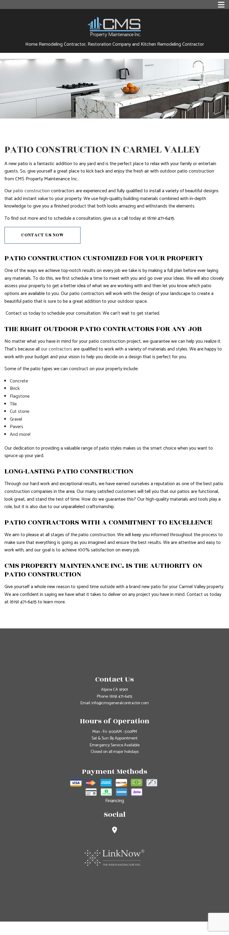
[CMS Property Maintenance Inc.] (114, 26)
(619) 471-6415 (120, 696)
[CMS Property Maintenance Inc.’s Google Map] (115, 831)
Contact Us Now (42, 235)
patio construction (31, 191)
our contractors (56, 349)
